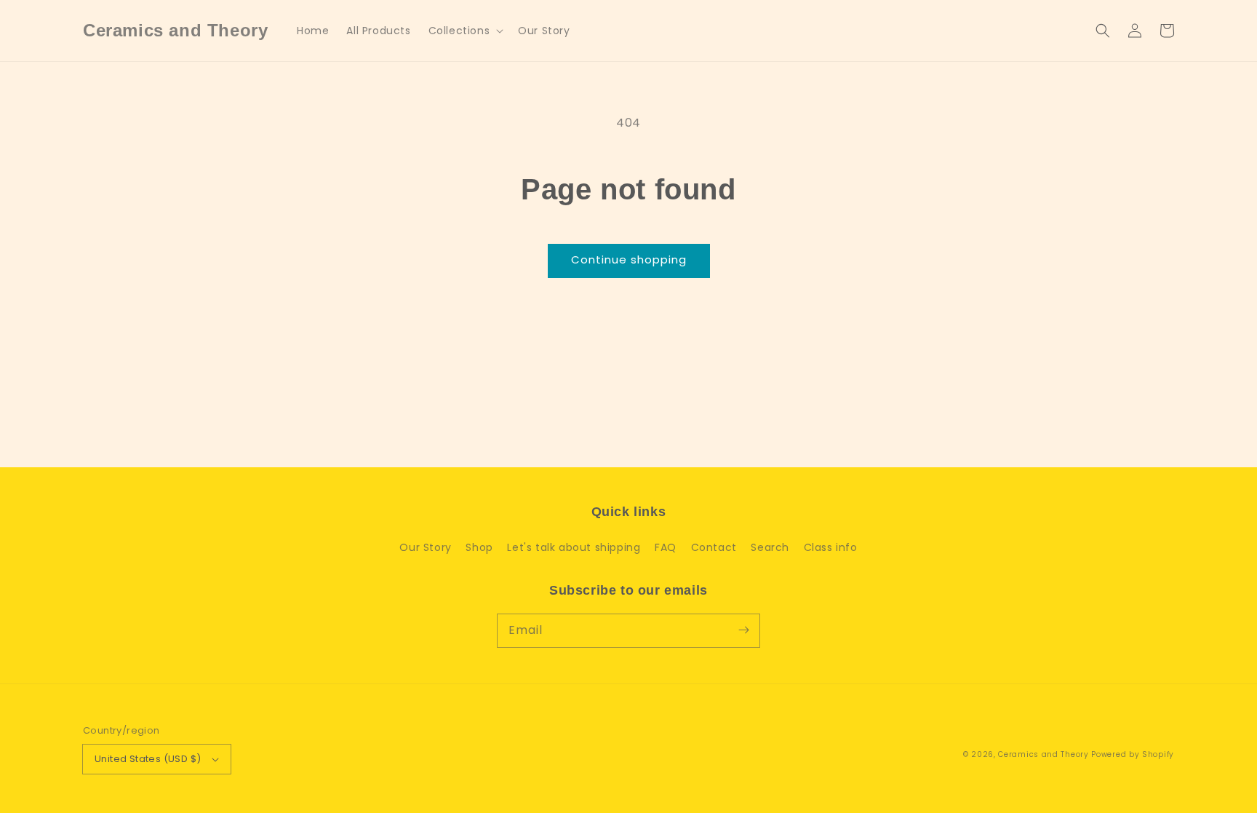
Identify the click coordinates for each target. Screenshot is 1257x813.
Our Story (425, 547)
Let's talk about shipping (573, 547)
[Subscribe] (743, 630)
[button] (465, 30)
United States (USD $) (148, 759)
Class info (831, 547)
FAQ (666, 547)
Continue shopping (629, 259)
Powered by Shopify (1132, 754)
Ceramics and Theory (1043, 754)
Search (770, 547)
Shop (479, 547)
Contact (714, 547)
